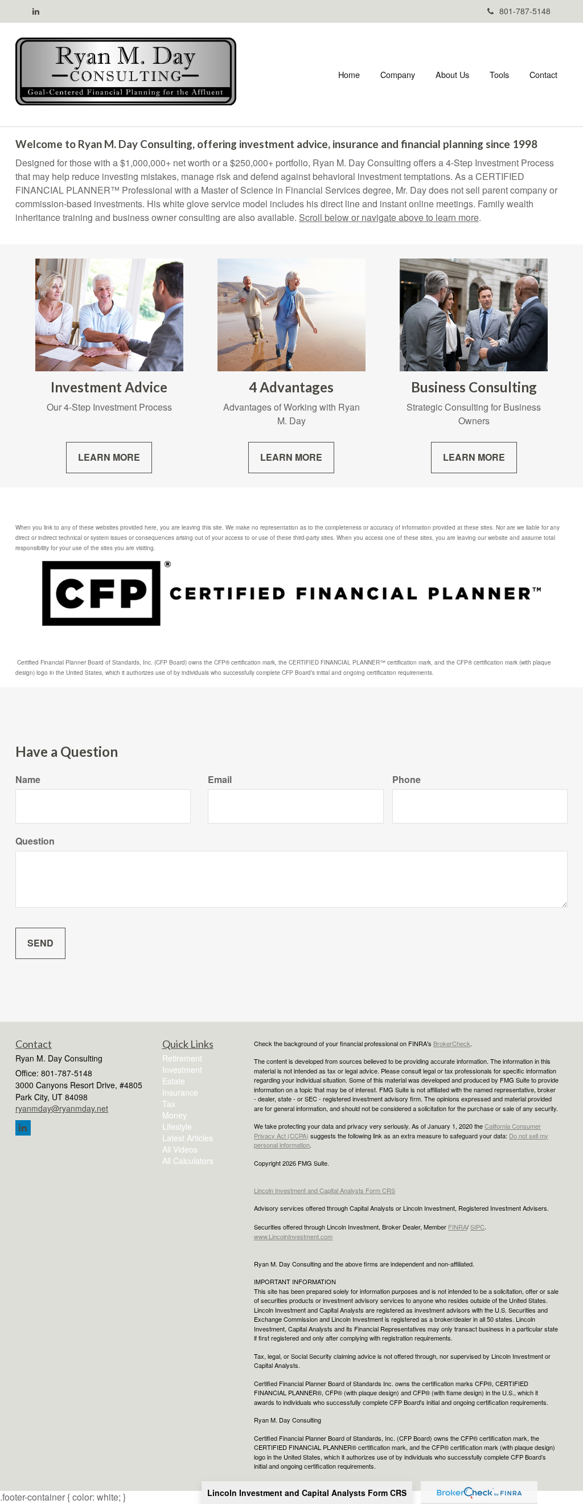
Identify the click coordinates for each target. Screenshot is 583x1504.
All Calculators (188, 1160)
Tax (168, 1103)
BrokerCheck (451, 1043)
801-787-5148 (525, 11)
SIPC (477, 1226)
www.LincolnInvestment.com (293, 1236)
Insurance (180, 1092)
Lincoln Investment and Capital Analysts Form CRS (307, 1492)
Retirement (182, 1058)
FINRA (457, 1226)
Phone (406, 779)
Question (35, 841)
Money (174, 1115)
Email (220, 779)
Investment (182, 1069)
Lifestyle (177, 1126)
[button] (397, 75)
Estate (173, 1081)
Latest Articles (187, 1138)
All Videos (180, 1149)
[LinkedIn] (35, 11)
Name (27, 779)
